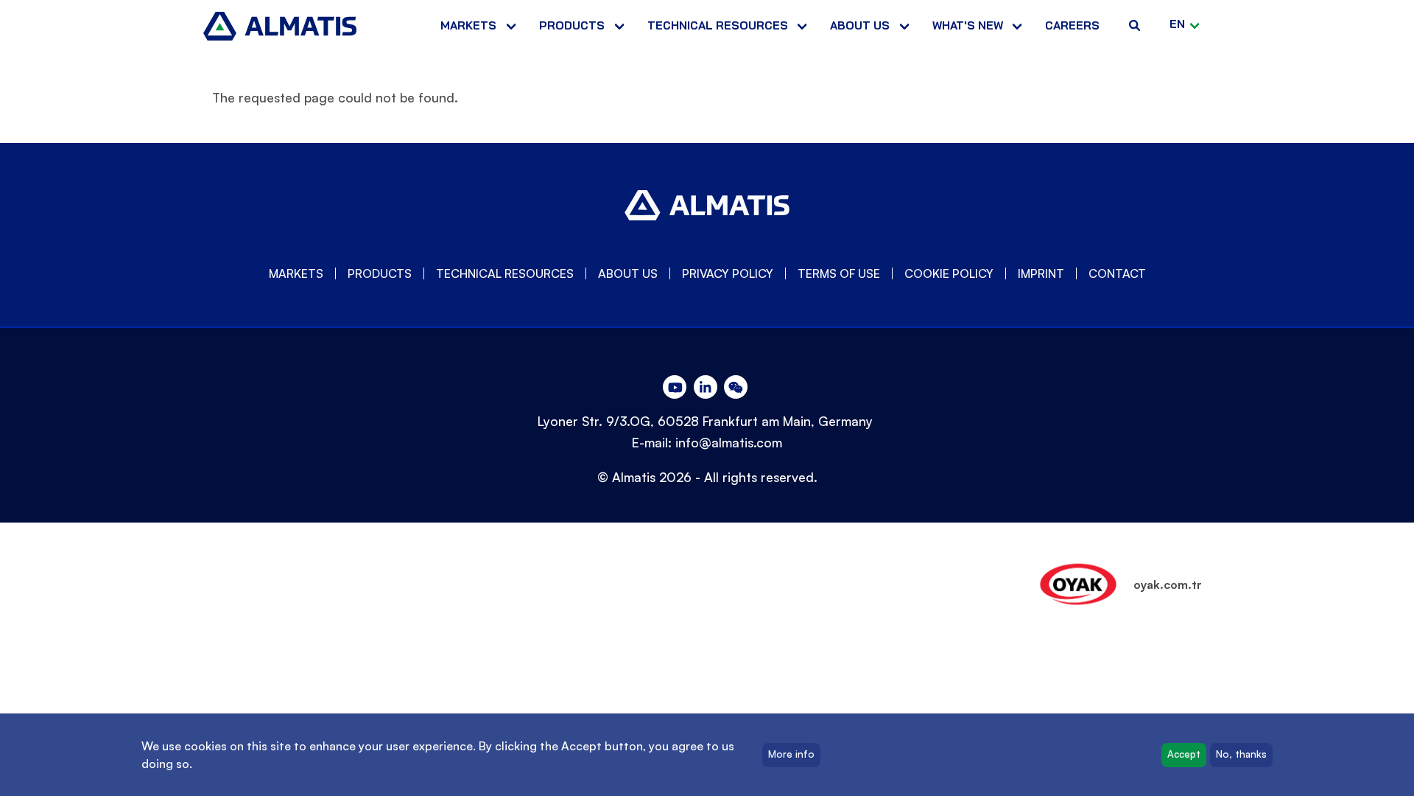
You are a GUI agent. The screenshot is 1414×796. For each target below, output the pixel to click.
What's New (967, 25)
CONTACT (1117, 273)
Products (572, 25)
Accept (1183, 755)
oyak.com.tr (1167, 584)
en (1177, 24)
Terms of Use (839, 273)
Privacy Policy (727, 273)
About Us (628, 273)
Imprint (1041, 273)
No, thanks (1241, 755)
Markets (468, 25)
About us (860, 25)
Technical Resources (717, 25)
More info (791, 755)
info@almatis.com (728, 442)
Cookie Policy (948, 273)
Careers (1072, 25)
